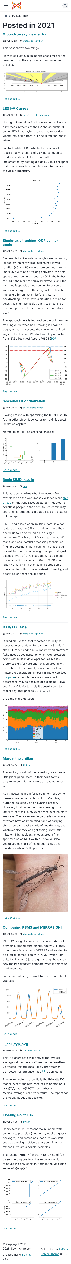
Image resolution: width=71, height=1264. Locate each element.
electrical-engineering (33, 115)
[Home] (6, 16)
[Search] (65, 5)
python (39, 41)
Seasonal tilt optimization (24, 401)
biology (26, 765)
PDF (53, 338)
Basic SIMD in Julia (18, 480)
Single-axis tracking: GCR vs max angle (30, 242)
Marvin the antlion (18, 758)
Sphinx (26, 1254)
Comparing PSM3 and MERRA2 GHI (32, 927)
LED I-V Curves (15, 108)
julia (25, 486)
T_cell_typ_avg (15, 1044)
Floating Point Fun (18, 1115)
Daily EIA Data (15, 627)
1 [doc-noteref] (43, 1070)
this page (9, 677)
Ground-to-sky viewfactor (25, 34)
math (38, 1050)
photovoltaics (29, 41)
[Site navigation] (6, 5)
